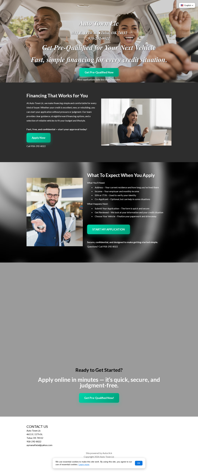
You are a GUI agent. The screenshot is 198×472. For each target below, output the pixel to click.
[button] (187, 5)
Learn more (84, 464)
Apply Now (38, 137)
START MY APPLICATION (108, 229)
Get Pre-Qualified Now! (99, 398)
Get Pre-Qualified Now (99, 72)
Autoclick (107, 453)
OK (138, 463)
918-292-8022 (99, 38)
